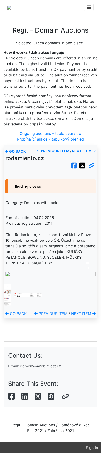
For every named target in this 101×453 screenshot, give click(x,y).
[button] (91, 166)
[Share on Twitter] (38, 396)
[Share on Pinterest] (51, 396)
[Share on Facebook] (11, 396)
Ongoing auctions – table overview (51, 133)
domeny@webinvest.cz (40, 366)
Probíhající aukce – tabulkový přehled (50, 139)
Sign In (92, 447)
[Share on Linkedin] (24, 396)
